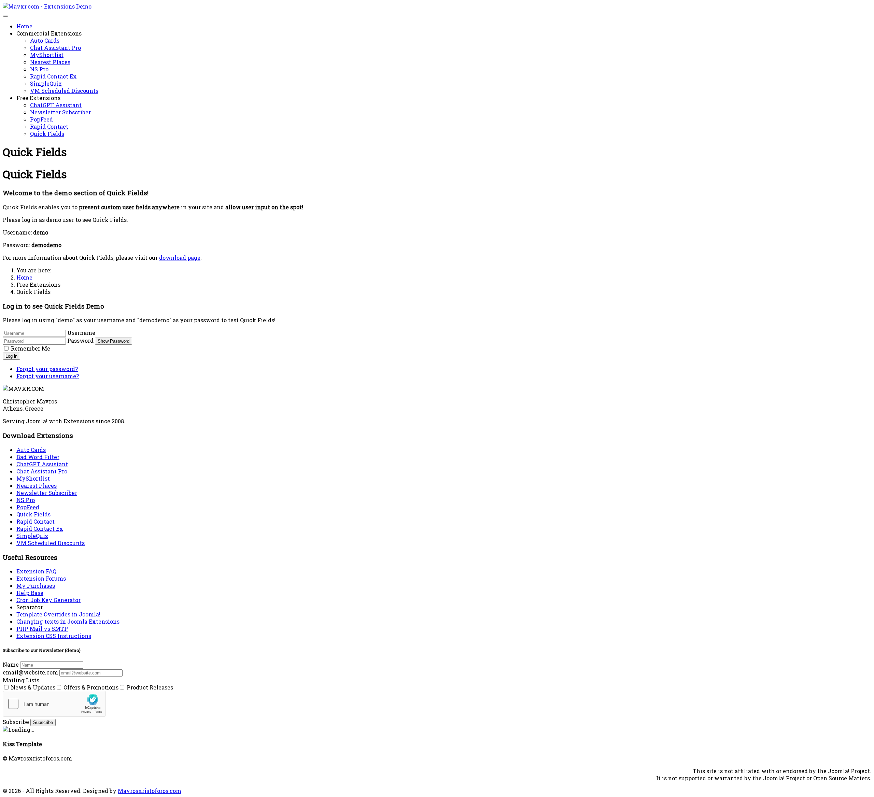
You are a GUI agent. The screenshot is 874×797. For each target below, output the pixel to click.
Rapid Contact (49, 126)
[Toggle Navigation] (5, 16)
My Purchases (35, 585)
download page (179, 257)
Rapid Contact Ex (53, 76)
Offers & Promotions (90, 687)
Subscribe (16, 721)
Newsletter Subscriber (60, 112)
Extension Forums (41, 578)
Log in (11, 356)
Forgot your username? (47, 376)
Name (11, 664)
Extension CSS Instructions (53, 635)
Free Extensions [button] (38, 97)
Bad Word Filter (37, 456)
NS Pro (39, 69)
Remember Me (30, 348)
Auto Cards (44, 40)
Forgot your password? (47, 368)
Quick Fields (47, 133)
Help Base (29, 592)
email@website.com (30, 672)
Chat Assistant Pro (55, 47)
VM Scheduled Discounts (64, 90)
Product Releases (149, 687)
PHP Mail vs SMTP (42, 628)
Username (81, 332)
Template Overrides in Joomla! (58, 614)
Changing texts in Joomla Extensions (67, 621)
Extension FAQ (36, 571)
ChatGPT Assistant (56, 105)
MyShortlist (47, 54)
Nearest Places (50, 62)
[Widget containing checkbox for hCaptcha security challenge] (54, 704)
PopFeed (41, 119)
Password (80, 340)
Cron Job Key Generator (48, 599)
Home (24, 26)
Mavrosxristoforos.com (149, 790)
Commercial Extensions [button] (49, 33)
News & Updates (32, 687)
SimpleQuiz (46, 83)
